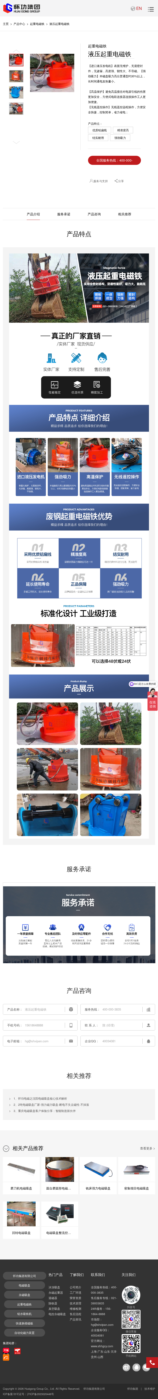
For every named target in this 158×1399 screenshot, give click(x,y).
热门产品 (56, 1274)
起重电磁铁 (37, 24)
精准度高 (123, 130)
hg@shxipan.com (102, 1325)
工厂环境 (75, 1292)
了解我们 (77, 1274)
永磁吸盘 (24, 1295)
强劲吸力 (120, 138)
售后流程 (75, 1314)
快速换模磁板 (24, 1323)
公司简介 (75, 1287)
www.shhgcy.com (102, 1346)
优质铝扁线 (99, 130)
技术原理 (75, 1303)
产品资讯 (75, 1319)
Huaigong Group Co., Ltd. (39, 1389)
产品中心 (19, 24)
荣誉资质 (75, 1298)
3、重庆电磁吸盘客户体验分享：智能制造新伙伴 (45, 1111)
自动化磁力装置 (24, 1333)
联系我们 (98, 1274)
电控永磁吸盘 (57, 1314)
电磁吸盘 (24, 1285)
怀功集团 (132, 1389)
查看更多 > (147, 1148)
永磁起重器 (56, 1292)
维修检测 (75, 1308)
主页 (6, 24)
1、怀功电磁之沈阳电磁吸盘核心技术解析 (40, 1098)
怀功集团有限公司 (24, 1276)
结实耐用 (98, 138)
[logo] (21, 8)
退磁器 (53, 1298)
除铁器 (53, 1303)
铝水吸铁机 (24, 1314)
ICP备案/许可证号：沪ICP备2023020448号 (28, 1394)
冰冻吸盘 (54, 1287)
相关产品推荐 (28, 1148)
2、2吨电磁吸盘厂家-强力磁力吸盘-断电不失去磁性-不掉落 (51, 1104)
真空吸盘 (54, 1308)
